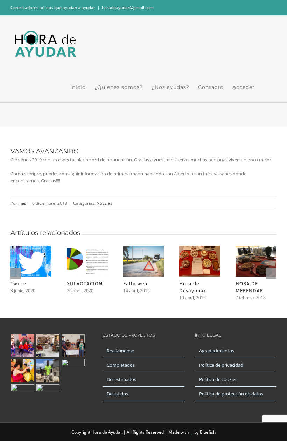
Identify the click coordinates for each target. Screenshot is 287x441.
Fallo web (135, 283)
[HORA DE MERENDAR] (256, 249)
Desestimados (121, 379)
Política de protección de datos (231, 394)
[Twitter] (30, 249)
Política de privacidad (221, 365)
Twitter (19, 283)
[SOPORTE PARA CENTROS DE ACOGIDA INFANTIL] (22, 345)
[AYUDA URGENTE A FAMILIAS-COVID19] (73, 345)
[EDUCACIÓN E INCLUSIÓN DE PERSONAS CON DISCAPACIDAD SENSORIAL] (73, 370)
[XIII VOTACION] (87, 249)
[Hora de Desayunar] (199, 249)
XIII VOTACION (85, 283)
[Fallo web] (143, 249)
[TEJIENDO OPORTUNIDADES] (48, 345)
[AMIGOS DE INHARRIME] (22, 395)
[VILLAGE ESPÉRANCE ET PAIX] (48, 370)
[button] (266, 87)
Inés (22, 203)
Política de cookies (218, 379)
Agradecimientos (216, 351)
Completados (121, 365)
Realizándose (120, 351)
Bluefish (208, 432)
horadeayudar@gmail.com (128, 7)
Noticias (104, 203)
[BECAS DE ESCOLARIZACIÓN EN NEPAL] (22, 370)
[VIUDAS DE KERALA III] (48, 395)
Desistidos (117, 394)
